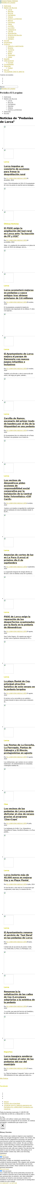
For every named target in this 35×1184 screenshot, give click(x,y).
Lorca (10, 9)
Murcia (10, 13)
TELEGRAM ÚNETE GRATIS (14, 72)
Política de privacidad (12, 1103)
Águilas (10, 11)
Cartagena (11, 15)
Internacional (9, 61)
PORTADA (7, 6)
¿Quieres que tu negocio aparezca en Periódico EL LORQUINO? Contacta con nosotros (18, 1107)
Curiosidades (9, 64)
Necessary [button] (3, 1155)
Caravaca (11, 22)
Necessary (5, 1157)
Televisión (11, 55)
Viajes (10, 57)
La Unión (11, 28)
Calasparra (12, 30)
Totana (10, 17)
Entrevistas (8, 42)
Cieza (10, 24)
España (6, 59)
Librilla (10, 31)
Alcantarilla (12, 33)
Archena (11, 37)
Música (10, 48)
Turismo (11, 50)
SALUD (6, 70)
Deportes (7, 66)
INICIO (6, 1102)
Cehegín (11, 39)
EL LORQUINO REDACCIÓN (16, 178)
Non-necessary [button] (4, 1169)
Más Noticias (4, 1078)
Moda (10, 53)
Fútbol (10, 68)
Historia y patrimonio (15, 46)
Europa (10, 62)
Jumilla (11, 26)
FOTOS (6, 41)
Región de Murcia (10, 8)
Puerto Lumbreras (15, 19)
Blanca (10, 20)
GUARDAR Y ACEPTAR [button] (8, 1183)
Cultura (7, 44)
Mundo (6, 113)
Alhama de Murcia (15, 35)
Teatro (10, 51)
